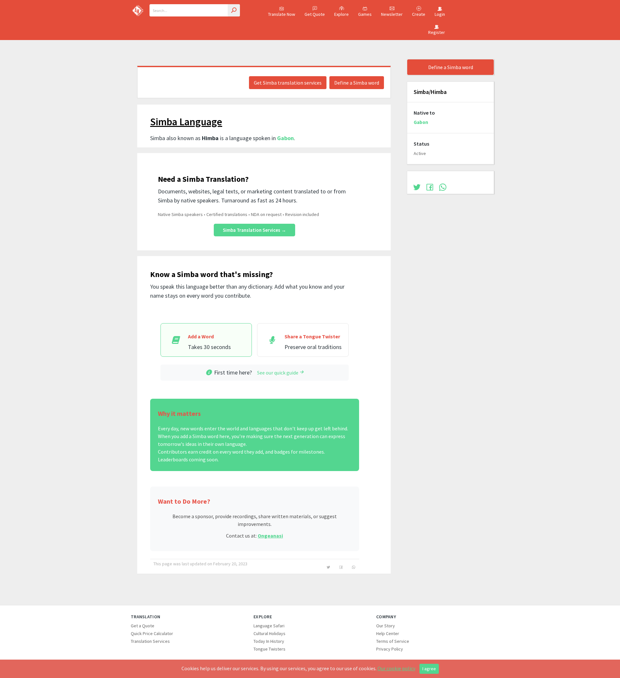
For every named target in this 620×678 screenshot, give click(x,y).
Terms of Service (392, 641)
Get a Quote (142, 626)
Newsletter (392, 14)
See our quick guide (277, 372)
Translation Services (150, 641)
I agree (429, 669)
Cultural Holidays (269, 633)
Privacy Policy (389, 649)
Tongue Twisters (269, 649)
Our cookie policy (396, 668)
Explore (341, 14)
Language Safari (268, 626)
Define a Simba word (356, 82)
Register (436, 32)
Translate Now (281, 14)
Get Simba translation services (288, 82)
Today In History (268, 641)
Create (418, 14)
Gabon (285, 138)
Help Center (387, 633)
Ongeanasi (270, 535)
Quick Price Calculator (152, 633)
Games (365, 14)
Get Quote (315, 14)
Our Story (385, 626)
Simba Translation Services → (254, 230)
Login (440, 14)
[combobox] (195, 10)
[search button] (234, 10)
